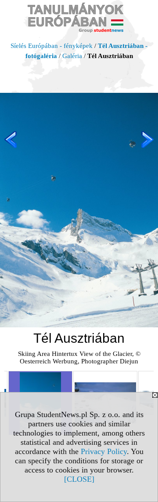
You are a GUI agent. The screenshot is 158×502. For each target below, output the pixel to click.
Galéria (72, 55)
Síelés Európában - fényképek (52, 45)
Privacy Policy (104, 451)
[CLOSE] (79, 479)
